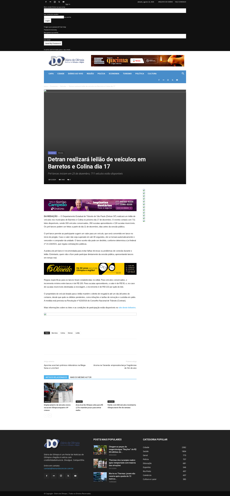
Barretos (55, 333)
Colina (63, 333)
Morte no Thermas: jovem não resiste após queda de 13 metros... (122, 476)
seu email (47, 40)
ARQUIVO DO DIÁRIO (165, 2)
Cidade (60, 73)
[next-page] (50, 415)
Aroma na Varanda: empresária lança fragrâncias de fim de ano (115, 366)
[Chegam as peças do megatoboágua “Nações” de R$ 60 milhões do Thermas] (100, 450)
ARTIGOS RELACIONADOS (56, 377)
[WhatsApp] (58, 191)
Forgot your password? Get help (55, 27)
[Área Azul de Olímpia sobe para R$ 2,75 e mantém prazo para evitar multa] (90, 393)
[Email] (65, 191)
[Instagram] (55, 2)
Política (139, 73)
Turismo (127, 73)
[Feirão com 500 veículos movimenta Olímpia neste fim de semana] (122, 393)
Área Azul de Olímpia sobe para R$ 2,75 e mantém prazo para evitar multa (89, 407)
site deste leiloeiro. (127, 307)
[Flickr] (50, 2)
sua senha (67, 17)
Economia (114, 73)
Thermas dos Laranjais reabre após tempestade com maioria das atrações (122, 463)
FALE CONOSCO (180, 2)
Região (90, 73)
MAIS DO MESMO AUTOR (80, 377)
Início (46, 86)
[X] (59, 2)
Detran (70, 333)
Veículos (63, 86)
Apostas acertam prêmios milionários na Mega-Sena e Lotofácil (65, 366)
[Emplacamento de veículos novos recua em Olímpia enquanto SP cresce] (58, 393)
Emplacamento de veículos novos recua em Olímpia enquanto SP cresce (57, 407)
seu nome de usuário (51, 14)
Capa (51, 73)
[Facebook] (46, 2)
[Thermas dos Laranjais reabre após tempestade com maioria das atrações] (100, 463)
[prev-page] (45, 415)
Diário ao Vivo (75, 73)
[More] (77, 191)
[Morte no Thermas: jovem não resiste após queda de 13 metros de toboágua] (100, 476)
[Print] (71, 191)
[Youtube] (63, 2)
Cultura (152, 73)
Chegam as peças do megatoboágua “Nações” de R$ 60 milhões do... (122, 449)
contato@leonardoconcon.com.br (58, 468)
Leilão (78, 333)
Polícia (101, 73)
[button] (183, 74)
